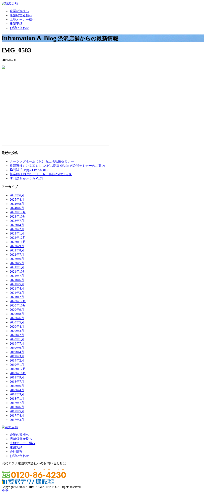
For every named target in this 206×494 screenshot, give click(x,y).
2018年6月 (17, 386)
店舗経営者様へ (21, 15)
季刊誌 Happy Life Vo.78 (26, 178)
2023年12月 (18, 212)
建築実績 (16, 23)
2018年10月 (18, 373)
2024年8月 (17, 203)
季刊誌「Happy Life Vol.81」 (30, 170)
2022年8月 (17, 250)
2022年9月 (17, 246)
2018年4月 (17, 390)
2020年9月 (17, 309)
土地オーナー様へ (22, 19)
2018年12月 (18, 369)
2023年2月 (17, 229)
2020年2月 (17, 335)
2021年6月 (17, 280)
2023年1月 (17, 233)
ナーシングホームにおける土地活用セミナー (42, 161)
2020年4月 (17, 326)
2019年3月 (17, 356)
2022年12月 (18, 237)
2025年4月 (17, 199)
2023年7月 (17, 220)
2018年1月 (17, 398)
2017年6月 (17, 407)
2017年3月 (17, 419)
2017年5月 (17, 411)
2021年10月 (18, 271)
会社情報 (16, 451)
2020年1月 (17, 339)
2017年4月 (17, 415)
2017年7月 (17, 402)
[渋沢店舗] (10, 3)
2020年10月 (18, 305)
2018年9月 (17, 377)
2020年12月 (18, 301)
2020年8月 (17, 314)
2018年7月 (17, 381)
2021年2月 (17, 297)
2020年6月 (17, 318)
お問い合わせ (19, 28)
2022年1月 (17, 267)
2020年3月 (17, 330)
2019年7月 (17, 343)
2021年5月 (17, 284)
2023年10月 (18, 216)
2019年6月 (17, 347)
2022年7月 (17, 254)
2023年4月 (17, 225)
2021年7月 (17, 275)
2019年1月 (17, 364)
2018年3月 (17, 394)
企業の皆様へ (19, 11)
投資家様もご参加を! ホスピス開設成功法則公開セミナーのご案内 (57, 165)
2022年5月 (17, 263)
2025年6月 (17, 195)
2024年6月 (17, 208)
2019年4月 (17, 352)
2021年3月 (17, 292)
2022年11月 (18, 242)
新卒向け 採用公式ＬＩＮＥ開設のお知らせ (41, 174)
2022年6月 (17, 259)
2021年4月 (17, 288)
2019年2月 (17, 360)
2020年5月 (17, 322)
